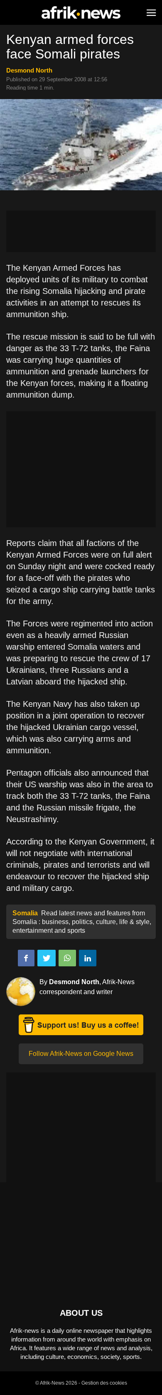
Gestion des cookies (104, 1383)
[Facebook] (26, 958)
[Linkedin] (87, 958)
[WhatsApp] (67, 958)
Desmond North (29, 70)
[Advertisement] (81, 231)
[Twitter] (46, 958)
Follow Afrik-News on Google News (81, 1053)
